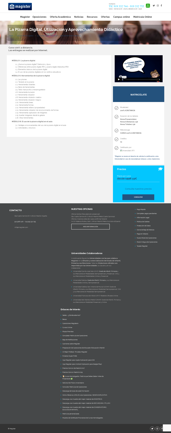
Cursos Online (67, 327)
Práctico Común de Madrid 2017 (73, 368)
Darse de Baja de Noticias (145, 230)
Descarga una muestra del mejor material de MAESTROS (82, 399)
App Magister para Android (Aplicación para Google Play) (82, 364)
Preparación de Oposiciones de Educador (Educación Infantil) (83, 348)
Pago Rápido (141, 209)
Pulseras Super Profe (69, 356)
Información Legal (143, 217)
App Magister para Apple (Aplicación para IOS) (78, 360)
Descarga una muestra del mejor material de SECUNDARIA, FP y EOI (86, 403)
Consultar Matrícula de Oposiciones (74, 387)
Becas (64, 319)
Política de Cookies (143, 221)
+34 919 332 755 (30, 221)
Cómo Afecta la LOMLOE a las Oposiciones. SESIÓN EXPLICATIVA (84, 395)
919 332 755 (137, 6)
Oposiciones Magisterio (70, 323)
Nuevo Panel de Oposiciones (146, 238)
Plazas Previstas (68, 331)
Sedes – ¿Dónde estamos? (71, 315)
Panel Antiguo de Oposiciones (147, 242)
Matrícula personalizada (70, 414)
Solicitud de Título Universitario (73, 383)
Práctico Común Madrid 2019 (72, 372)
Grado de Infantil (105, 271)
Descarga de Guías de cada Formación (75, 391)
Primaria (114, 271)
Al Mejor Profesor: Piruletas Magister (74, 352)
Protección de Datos (144, 226)
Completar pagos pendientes (147, 213)
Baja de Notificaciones (70, 340)
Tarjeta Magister (142, 246)
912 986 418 (19, 221)
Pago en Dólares (142, 234)
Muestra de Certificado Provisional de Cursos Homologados (82, 418)
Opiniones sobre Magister (71, 344)
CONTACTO (15, 210)
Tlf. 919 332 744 (118, 6)
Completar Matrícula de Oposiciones (74, 335)
